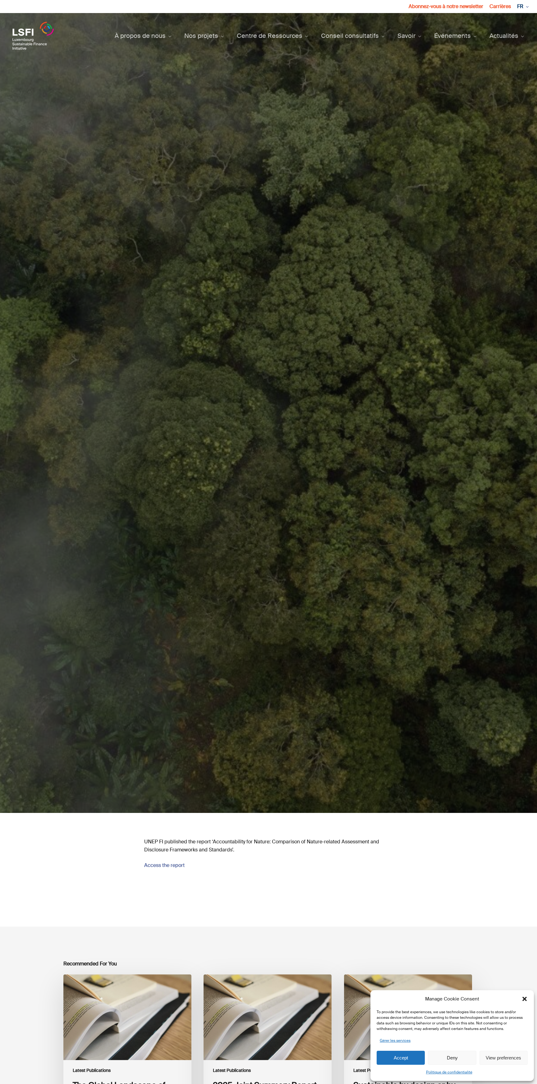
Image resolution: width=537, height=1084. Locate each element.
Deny (452, 1057)
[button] (524, 999)
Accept (401, 1057)
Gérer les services (395, 1040)
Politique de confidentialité (449, 1072)
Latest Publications (268, 453)
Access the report (164, 865)
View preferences (503, 1057)
